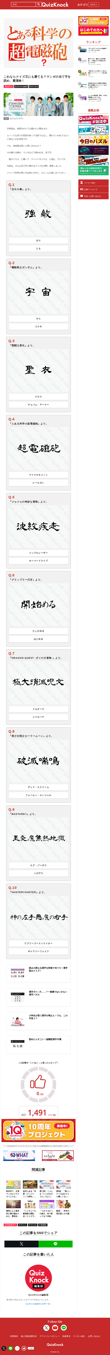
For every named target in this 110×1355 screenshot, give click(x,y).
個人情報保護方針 (29, 1336)
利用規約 (14, 1336)
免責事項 (66, 1336)
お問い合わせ (94, 1336)
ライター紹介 (90, 183)
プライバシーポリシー (50, 1336)
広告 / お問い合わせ (92, 196)
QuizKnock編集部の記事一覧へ (38, 1304)
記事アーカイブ (90, 189)
